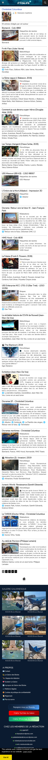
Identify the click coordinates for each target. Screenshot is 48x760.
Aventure (14, 99)
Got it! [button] (6, 757)
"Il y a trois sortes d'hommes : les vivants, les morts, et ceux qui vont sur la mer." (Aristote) (33, 246)
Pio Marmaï (33, 136)
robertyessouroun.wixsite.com (24, 741)
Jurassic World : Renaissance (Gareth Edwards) (22, 484)
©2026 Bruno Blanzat (35, 612)
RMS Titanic (40, 451)
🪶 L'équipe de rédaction (11, 678)
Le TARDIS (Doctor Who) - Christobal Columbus (23, 514)
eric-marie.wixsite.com (25, 744)
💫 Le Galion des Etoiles (11, 675)
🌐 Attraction (7, 478)
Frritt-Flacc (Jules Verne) (13, 48)
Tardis (17, 535)
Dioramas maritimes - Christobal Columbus (21, 430)
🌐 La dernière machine (11, 393)
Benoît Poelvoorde (23, 133)
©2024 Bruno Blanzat (13, 636)
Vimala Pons (12, 138)
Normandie (30, 451)
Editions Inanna (8, 562)
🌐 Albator (24, 197)
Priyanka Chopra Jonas (27, 279)
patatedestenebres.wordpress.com (24, 737)
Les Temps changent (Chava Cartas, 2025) (20, 144)
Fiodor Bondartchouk (21, 478)
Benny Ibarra (7, 165)
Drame (4, 136)
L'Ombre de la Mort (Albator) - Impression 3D (22, 190)
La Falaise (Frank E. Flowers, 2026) (17, 256)
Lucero (33, 165)
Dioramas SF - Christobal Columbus (17, 401)
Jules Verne (29, 69)
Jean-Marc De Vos (19, 339)
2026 (4, 277)
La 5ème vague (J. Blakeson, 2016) (17, 78)
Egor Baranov (7, 366)
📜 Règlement (7, 696)
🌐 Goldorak (16, 422)
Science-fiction (29, 101)
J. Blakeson (39, 99)
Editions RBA (19, 69)
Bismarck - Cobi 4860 (11, 28)
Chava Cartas (18, 165)
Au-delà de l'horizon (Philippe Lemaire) (19, 541)
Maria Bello (6, 101)
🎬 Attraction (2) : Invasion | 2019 (16, 457)
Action (4, 133)
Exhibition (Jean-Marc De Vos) (15, 372)
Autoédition (6, 339)
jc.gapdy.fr (24, 730)
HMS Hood (24, 250)
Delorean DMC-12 (28, 231)
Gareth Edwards (35, 505)
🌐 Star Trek (7, 309)
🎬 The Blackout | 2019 (12, 345)
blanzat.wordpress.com (24, 734)
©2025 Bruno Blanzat (13, 612)
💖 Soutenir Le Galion (10, 682)
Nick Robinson (17, 101)
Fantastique (13, 136)
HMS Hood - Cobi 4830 (12, 237)
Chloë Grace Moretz (26, 99)
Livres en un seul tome (36, 339)
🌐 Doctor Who (8, 535)
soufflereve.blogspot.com (25, 748)
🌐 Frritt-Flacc (7, 69)
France (12, 451)
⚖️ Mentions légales (10, 689)
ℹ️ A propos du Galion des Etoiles (14, 685)
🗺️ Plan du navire (8, 699)
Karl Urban (13, 279)
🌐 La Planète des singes (32, 422)
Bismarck (5, 42)
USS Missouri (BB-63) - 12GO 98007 (18, 173)
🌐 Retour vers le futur (11, 231)
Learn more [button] (27, 752)
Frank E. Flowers (27, 277)
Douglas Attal (37, 133)
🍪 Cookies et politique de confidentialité (16, 692)
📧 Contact (6, 671)
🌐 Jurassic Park (8, 505)
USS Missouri (25, 179)
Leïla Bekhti (23, 136)
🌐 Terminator (23, 424)
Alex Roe (5, 99)
